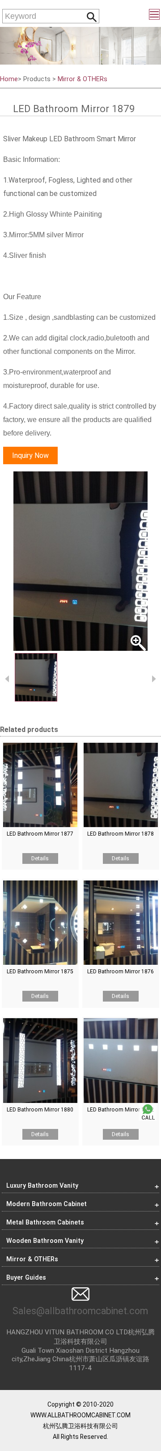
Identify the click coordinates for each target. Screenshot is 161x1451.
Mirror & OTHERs (82, 79)
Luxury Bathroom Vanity (42, 1186)
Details (40, 858)
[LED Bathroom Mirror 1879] (80, 561)
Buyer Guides (26, 1277)
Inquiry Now (30, 455)
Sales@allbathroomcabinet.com (80, 1310)
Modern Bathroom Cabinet (46, 1204)
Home (9, 79)
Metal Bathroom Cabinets (45, 1222)
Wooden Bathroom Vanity (45, 1241)
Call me (148, 1112)
